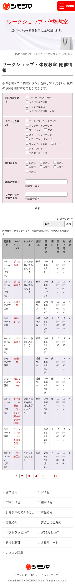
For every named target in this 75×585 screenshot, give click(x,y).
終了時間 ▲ (64, 248)
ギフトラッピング (17, 532)
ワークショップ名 (17, 245)
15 (55, 476)
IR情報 (45, 492)
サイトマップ (51, 575)
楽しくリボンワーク (17, 382)
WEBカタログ (50, 532)
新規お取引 (13, 542)
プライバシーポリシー (28, 575)
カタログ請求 (14, 552)
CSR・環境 (13, 502)
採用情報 (46, 502)
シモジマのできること (20, 512)
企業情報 (11, 492)
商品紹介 (46, 512)
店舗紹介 (11, 522)
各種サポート (49, 542)
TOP (17, 53)
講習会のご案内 (31, 53)
